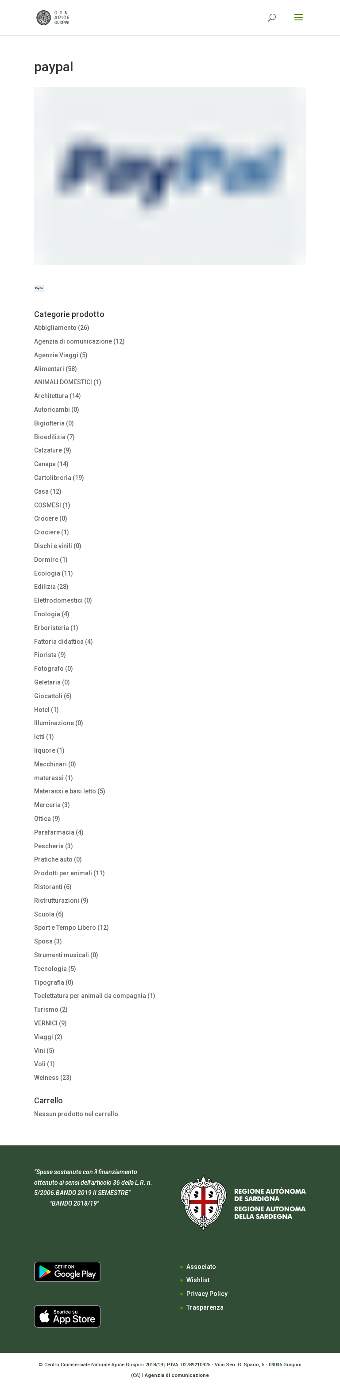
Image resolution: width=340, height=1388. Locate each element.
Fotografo (49, 668)
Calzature (48, 450)
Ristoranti (48, 886)
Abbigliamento (55, 327)
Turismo (46, 1009)
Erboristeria (51, 627)
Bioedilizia (50, 437)
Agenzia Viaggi (56, 355)
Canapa (45, 464)
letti (39, 736)
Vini (39, 1050)
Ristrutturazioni (56, 900)
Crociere (47, 532)
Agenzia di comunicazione (73, 341)
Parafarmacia (54, 832)
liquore (44, 750)
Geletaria (47, 682)
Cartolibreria (52, 477)
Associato (201, 1266)
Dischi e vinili (53, 545)
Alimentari (49, 368)
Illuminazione (54, 723)
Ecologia (47, 573)
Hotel (42, 709)
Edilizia (45, 586)
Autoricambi (52, 409)
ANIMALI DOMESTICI (63, 382)
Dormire (46, 559)
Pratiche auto (53, 859)
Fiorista (45, 654)
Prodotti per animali (63, 873)
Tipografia (49, 982)
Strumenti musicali (61, 955)
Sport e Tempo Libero (65, 927)
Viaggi (43, 1036)
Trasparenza (205, 1307)
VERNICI (46, 1023)
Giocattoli (48, 696)
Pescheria (49, 846)
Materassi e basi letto (65, 791)
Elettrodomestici (58, 600)
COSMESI (47, 505)
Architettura (51, 395)
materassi (49, 777)
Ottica (42, 818)
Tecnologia (50, 968)
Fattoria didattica (59, 641)
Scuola (44, 914)
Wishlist (197, 1280)
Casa (41, 491)
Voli (40, 1063)
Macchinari (50, 764)
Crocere (46, 518)
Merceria (47, 804)
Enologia (47, 614)
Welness (46, 1077)
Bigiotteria (49, 423)
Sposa (43, 941)
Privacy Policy (207, 1293)
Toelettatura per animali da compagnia (90, 995)
